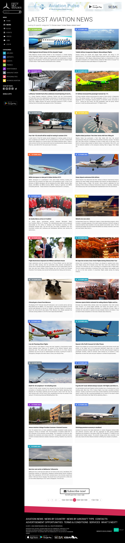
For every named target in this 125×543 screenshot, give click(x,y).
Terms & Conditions (76, 522)
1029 (81, 500)
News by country (55, 519)
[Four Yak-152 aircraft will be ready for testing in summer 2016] (50, 122)
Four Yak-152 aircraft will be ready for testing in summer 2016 (48, 135)
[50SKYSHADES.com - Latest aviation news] (12, 5)
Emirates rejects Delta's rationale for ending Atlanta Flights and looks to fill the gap (97, 302)
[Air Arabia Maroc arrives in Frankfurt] (50, 206)
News (8, 25)
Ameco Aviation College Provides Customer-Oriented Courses (48, 427)
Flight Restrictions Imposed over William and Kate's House (47, 260)
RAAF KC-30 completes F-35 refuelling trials (42, 386)
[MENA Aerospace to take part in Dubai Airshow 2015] (50, 164)
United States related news (71, 25)
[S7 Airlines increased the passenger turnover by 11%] (97, 81)
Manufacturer (12, 73)
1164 (96, 500)
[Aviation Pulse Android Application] (75, 6)
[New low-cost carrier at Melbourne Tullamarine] (50, 456)
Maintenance (11, 69)
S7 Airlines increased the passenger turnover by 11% (92, 94)
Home (8, 21)
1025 (67, 500)
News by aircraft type (80, 519)
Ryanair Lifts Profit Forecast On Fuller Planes (90, 344)
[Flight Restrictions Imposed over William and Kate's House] (50, 247)
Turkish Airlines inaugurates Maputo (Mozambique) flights (94, 52)
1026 (70, 500)
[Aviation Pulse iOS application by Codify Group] (32, 537)
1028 (78, 500)
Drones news (56, 25)
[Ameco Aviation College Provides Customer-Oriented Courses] (50, 414)
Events (9, 32)
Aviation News (34, 519)
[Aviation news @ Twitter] (7, 88)
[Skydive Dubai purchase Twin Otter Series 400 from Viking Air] (97, 122)
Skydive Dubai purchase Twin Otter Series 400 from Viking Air (95, 135)
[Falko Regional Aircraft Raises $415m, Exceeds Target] (50, 39)
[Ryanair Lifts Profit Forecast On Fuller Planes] (97, 331)
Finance (9, 65)
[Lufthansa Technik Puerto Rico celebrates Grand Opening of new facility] (50, 81)
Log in (8, 44)
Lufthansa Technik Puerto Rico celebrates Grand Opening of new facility (50, 94)
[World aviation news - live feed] (12, 88)
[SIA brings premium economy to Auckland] (97, 414)
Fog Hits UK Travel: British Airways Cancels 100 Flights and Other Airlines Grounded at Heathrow (97, 386)
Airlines (9, 53)
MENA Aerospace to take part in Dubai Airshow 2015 (45, 177)
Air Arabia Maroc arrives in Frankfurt (40, 219)
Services (94, 522)
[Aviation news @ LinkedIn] (10, 88)
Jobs (8, 40)
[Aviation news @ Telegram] (16, 89)
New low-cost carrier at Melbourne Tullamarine (43, 469)
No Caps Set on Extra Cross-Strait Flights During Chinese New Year (96, 260)
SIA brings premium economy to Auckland (88, 427)
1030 (85, 500)
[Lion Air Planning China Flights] (50, 331)
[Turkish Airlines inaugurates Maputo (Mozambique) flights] (97, 39)
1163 (93, 500)
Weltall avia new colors (83, 219)
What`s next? (109, 522)
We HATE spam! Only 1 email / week (74, 495)
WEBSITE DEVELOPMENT (104, 531)
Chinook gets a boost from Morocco (40, 302)
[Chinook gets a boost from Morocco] (50, 289)
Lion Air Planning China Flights (38, 344)
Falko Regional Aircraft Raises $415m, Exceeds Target (45, 52)
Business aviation (13, 80)
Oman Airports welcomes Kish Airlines (87, 177)
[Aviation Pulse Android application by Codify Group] (46, 537)
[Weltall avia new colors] (97, 206)
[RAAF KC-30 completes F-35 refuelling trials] (50, 373)
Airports (9, 57)
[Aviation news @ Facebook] (4, 88)
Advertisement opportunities (44, 522)
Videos (8, 36)
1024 (63, 500)
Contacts (101, 519)
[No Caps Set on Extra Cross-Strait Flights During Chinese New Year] (97, 247)
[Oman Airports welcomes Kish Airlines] (97, 164)
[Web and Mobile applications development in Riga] (119, 530)
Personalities (11, 77)
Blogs (8, 29)
